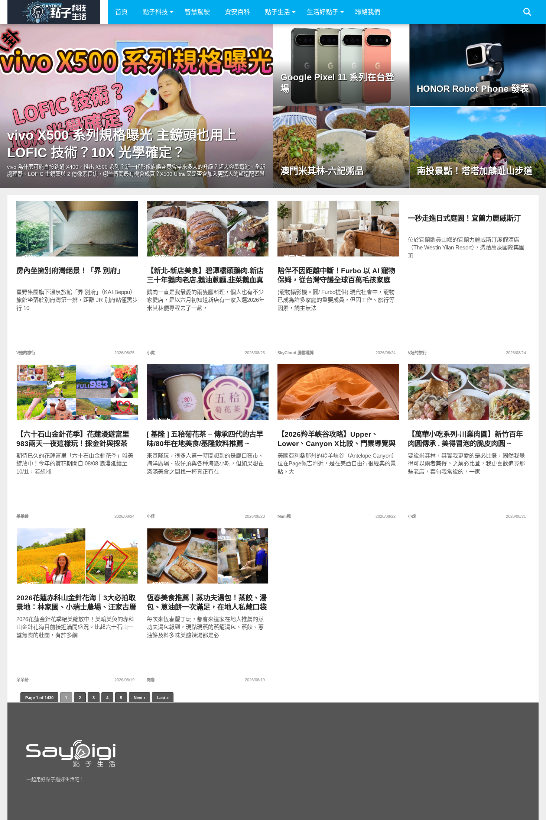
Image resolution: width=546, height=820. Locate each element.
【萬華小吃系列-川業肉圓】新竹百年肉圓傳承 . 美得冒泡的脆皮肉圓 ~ (465, 439)
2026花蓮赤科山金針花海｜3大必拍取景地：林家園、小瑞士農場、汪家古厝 (76, 602)
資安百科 (237, 12)
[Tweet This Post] (77, 244)
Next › (139, 697)
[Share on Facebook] (61, 244)
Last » (163, 697)
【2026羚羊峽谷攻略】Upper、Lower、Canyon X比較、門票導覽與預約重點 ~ (336, 439)
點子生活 (277, 12)
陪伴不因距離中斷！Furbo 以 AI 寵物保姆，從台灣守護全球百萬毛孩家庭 (336, 275)
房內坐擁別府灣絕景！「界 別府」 (70, 271)
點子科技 (155, 12)
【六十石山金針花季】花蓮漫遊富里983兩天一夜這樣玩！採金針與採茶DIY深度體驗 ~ (72, 439)
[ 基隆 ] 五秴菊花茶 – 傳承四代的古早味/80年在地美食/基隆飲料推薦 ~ (205, 439)
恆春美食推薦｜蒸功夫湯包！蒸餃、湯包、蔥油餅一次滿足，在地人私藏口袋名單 (207, 602)
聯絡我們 (367, 12)
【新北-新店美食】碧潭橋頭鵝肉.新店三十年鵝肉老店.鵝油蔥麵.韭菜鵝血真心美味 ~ (205, 275)
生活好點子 (322, 12)
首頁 (121, 12)
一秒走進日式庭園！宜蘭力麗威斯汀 (464, 218)
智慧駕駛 (197, 12)
